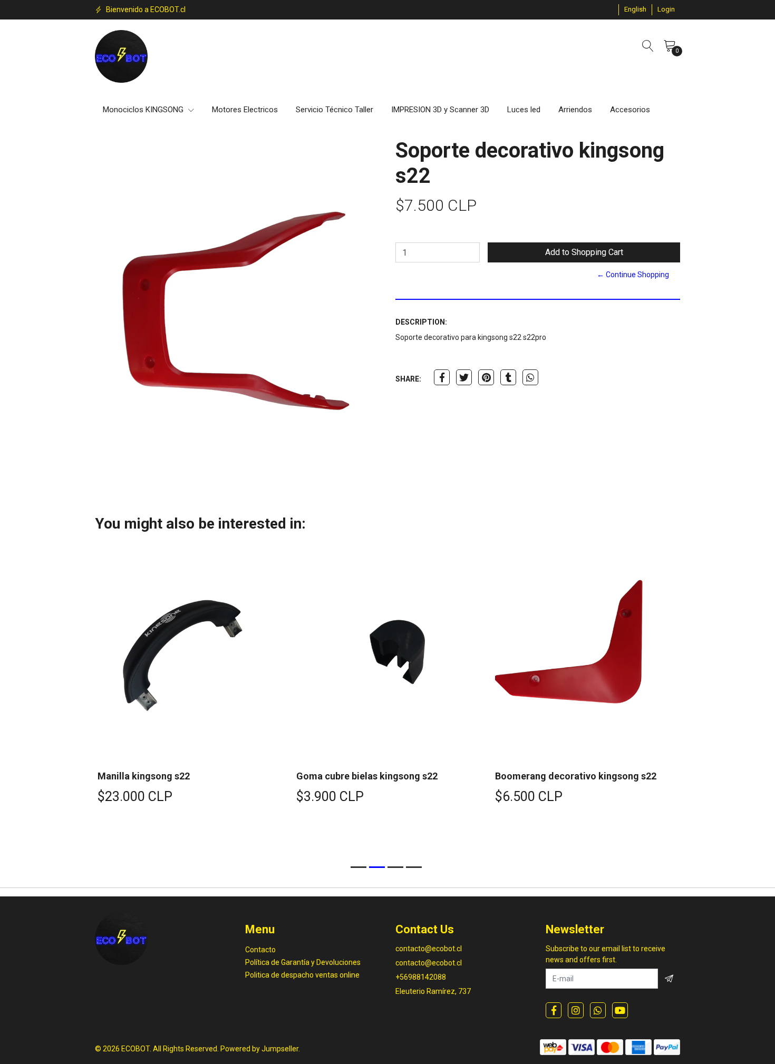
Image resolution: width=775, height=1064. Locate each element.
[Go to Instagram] (575, 1010)
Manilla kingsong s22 (144, 776)
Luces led (523, 109)
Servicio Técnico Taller (334, 109)
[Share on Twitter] (464, 377)
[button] (635, 9)
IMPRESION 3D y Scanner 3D (440, 109)
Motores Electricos (245, 109)
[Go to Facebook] (553, 1010)
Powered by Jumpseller (259, 1049)
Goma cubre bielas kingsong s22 (367, 776)
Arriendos (575, 109)
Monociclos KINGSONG (144, 109)
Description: (421, 322)
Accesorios (630, 109)
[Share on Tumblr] (508, 377)
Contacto (260, 949)
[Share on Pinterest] (486, 377)
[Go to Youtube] (620, 1010)
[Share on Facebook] (441, 377)
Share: (408, 379)
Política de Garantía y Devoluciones (303, 962)
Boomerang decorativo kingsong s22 (575, 776)
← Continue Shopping (633, 274)
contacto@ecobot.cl (428, 948)
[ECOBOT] (121, 56)
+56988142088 (420, 977)
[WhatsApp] (597, 1010)
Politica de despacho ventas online (302, 975)
